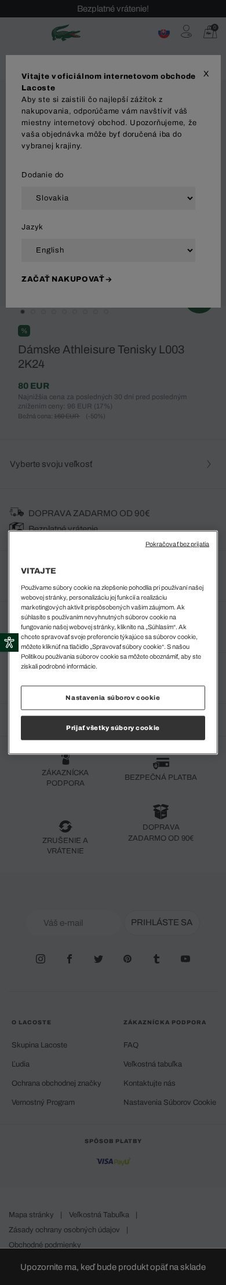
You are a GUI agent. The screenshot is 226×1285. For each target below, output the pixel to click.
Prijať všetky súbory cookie (112, 727)
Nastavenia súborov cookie (112, 697)
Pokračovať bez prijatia (177, 544)
